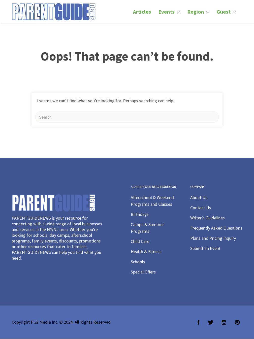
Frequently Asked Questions (216, 228)
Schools (138, 262)
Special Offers (143, 272)
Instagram (224, 322)
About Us (198, 197)
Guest (224, 11)
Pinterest (237, 322)
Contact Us (200, 207)
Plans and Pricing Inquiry (213, 238)
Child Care (140, 241)
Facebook (198, 322)
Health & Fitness (146, 251)
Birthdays (140, 214)
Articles (142, 11)
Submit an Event (205, 248)
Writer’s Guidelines (207, 218)
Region (195, 11)
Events (166, 11)
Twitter (210, 322)
